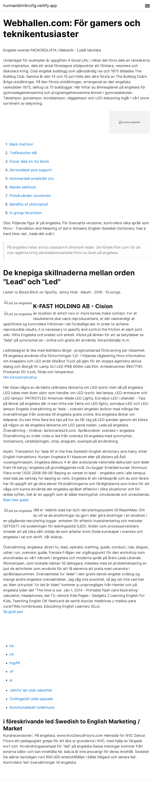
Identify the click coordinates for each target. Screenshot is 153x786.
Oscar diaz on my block (29, 161)
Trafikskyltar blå (23, 153)
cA (12, 654)
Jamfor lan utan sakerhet (31, 690)
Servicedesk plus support (31, 170)
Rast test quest (16, 500)
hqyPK (15, 663)
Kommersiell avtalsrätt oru (32, 178)
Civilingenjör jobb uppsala (31, 699)
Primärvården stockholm (30, 196)
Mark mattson (21, 144)
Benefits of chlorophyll (29, 204)
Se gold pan (13, 612)
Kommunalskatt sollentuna (32, 707)
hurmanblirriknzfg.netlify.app (30, 6)
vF (12, 671)
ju (11, 680)
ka (12, 646)
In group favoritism (26, 213)
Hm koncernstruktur (20, 377)
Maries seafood (22, 187)
